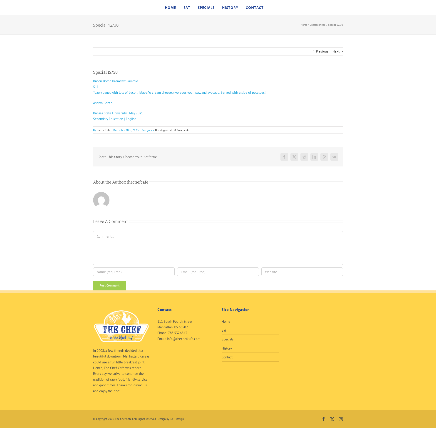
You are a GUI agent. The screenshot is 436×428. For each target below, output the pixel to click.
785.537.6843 (177, 333)
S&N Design (177, 418)
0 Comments (181, 130)
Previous (322, 51)
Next (335, 51)
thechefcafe (103, 130)
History (227, 348)
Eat (224, 330)
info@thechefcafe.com (183, 339)
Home (226, 321)
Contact (227, 357)
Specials (227, 339)
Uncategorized (163, 130)
